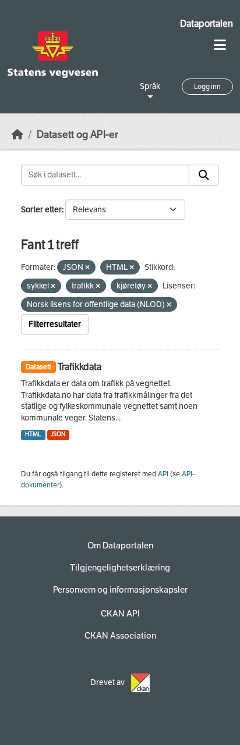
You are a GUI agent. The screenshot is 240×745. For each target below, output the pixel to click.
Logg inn (207, 87)
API (163, 474)
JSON (58, 434)
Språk (150, 86)
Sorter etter (41, 210)
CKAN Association (120, 635)
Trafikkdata (79, 366)
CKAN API (120, 613)
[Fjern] (87, 268)
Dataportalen (206, 23)
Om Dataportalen (120, 545)
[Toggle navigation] (220, 45)
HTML (33, 434)
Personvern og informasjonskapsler (120, 589)
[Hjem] (17, 135)
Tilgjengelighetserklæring (120, 567)
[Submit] (204, 175)
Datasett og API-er (77, 135)
